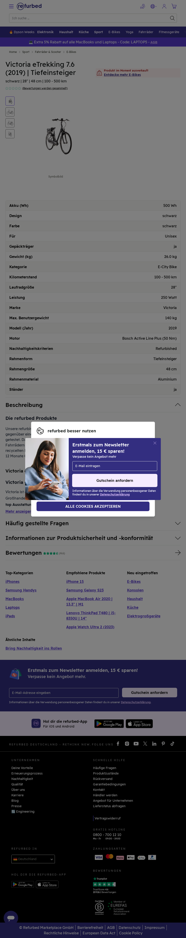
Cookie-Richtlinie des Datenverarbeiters (68, 474)
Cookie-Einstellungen (96, 464)
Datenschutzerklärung (84, 469)
